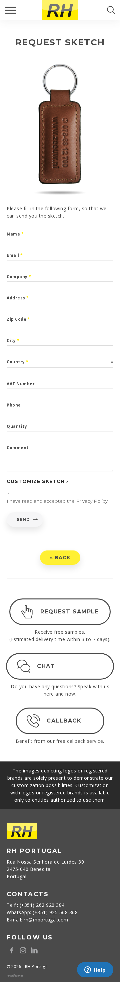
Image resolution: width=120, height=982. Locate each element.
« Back (60, 558)
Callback (64, 721)
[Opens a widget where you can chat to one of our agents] (95, 970)
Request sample (69, 611)
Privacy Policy (92, 501)
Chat (46, 666)
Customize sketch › (37, 481)
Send (23, 519)
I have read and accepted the (57, 501)
